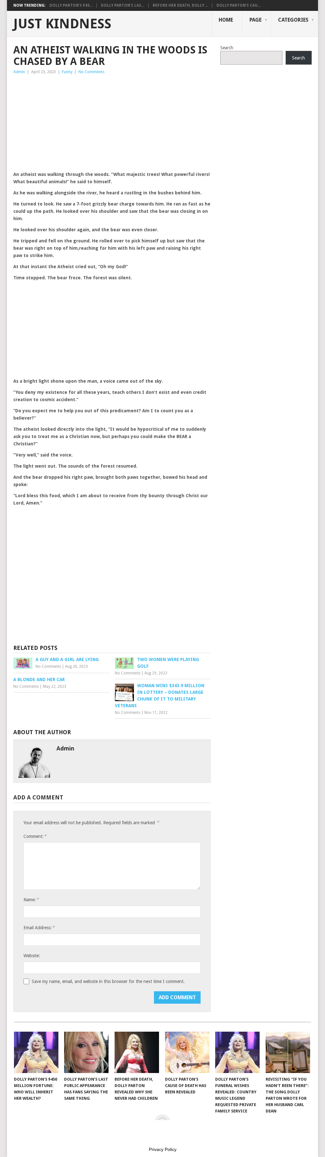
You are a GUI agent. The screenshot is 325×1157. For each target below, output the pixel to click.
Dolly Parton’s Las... (122, 5)
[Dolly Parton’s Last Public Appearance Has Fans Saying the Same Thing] (86, 1052)
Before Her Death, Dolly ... (180, 5)
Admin (19, 71)
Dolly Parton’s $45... (71, 5)
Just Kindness (62, 24)
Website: (31, 955)
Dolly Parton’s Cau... (238, 5)
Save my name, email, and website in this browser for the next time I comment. (108, 981)
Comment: (34, 836)
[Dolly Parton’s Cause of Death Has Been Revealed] (187, 1052)
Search (226, 47)
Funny (67, 71)
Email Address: (39, 927)
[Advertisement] (112, 123)
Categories (293, 20)
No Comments (91, 71)
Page (255, 20)
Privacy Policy (162, 1149)
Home (226, 20)
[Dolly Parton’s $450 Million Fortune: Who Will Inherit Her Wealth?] (36, 1052)
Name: (31, 899)
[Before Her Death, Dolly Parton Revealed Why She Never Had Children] (137, 1052)
